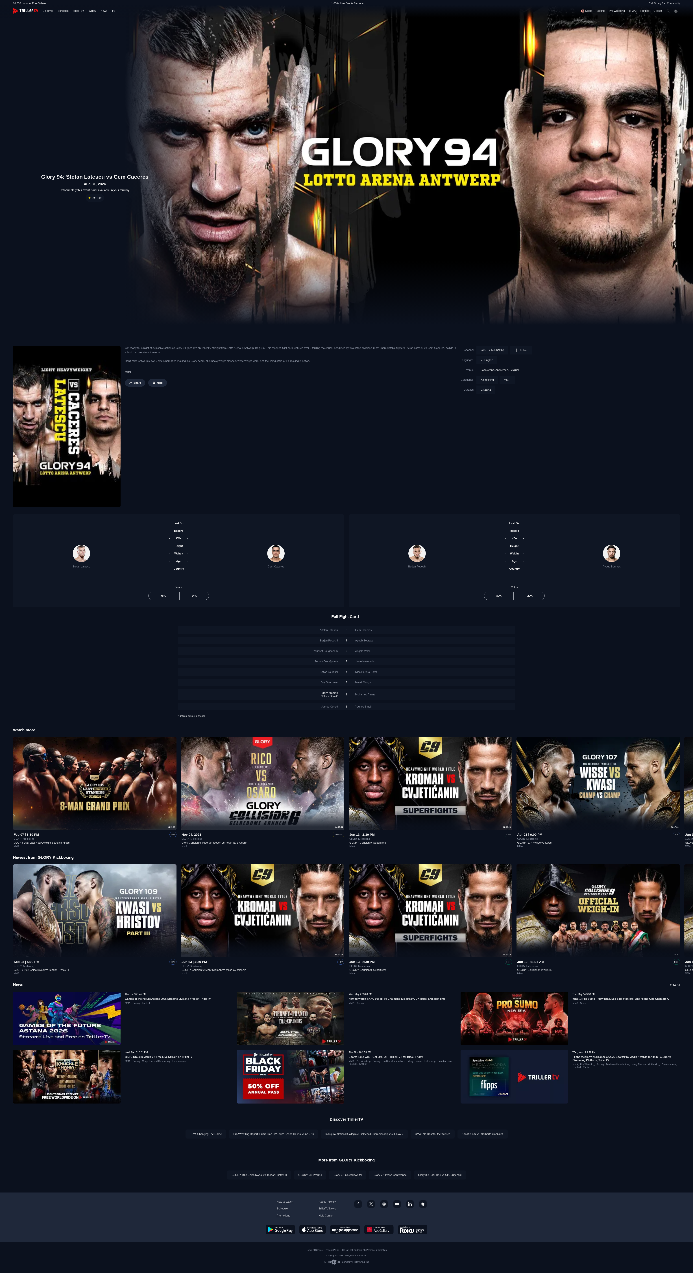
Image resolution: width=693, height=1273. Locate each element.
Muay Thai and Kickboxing (156, 1061)
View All (675, 984)
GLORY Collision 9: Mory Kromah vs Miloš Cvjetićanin (214, 969)
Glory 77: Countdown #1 (348, 1174)
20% (530, 595)
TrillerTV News (327, 1208)
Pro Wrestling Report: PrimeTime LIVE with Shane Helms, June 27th (273, 1133)
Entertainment (179, 1061)
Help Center (326, 1215)
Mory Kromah (329, 694)
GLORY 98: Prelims (310, 1174)
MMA (632, 10)
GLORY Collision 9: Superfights (368, 842)
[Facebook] (358, 1204)
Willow (92, 10)
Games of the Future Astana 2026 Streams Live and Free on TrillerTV (168, 998)
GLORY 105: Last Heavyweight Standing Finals (42, 842)
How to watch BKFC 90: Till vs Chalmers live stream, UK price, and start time (397, 998)
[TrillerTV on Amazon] (345, 1229)
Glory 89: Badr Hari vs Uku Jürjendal (439, 1174)
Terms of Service (314, 1250)
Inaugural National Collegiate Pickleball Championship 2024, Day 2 (364, 1133)
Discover (48, 10)
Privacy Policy (332, 1250)
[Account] (676, 11)
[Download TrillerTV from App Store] (312, 1229)
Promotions (283, 1215)
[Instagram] (384, 1204)
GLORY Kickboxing (492, 349)
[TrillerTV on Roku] (412, 1229)
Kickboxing (487, 379)
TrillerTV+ (78, 10)
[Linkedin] (410, 1204)
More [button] (128, 371)
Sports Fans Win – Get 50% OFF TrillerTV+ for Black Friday (386, 1056)
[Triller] (423, 1204)
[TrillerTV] (25, 10)
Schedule (63, 10)
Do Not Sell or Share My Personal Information (364, 1250)
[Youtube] (397, 1204)
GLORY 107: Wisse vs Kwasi (534, 842)
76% (163, 595)
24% (194, 595)
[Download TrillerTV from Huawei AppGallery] (379, 1229)
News (104, 10)
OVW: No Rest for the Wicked (432, 1133)
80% (499, 595)
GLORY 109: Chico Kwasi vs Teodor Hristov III (41, 969)
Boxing (600, 10)
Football (644, 10)
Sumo (583, 1003)
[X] (371, 1204)
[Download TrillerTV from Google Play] (280, 1229)
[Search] (668, 11)
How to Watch (285, 1201)
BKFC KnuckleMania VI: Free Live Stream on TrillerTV (159, 1056)
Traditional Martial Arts (394, 1061)
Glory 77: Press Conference (390, 1174)
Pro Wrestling (617, 10)
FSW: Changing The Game (206, 1133)
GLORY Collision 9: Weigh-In (534, 969)
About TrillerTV (327, 1201)
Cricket (657, 10)
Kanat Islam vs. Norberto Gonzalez (482, 1133)
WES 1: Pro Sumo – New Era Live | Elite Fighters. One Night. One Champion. (620, 998)
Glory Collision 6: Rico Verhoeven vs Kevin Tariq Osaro (214, 842)
